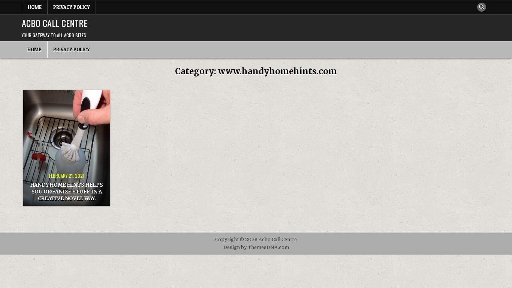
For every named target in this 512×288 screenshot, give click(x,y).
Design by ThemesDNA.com (256, 247)
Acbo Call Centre (54, 23)
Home (35, 7)
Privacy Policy (71, 7)
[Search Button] (481, 7)
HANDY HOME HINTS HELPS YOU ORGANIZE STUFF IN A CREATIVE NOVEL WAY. (66, 192)
